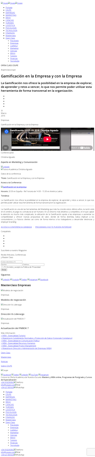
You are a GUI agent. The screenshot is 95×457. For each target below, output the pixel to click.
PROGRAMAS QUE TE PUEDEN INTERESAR (53, 227)
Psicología (14, 40)
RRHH (8, 17)
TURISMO (10, 23)
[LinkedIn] (5, 279)
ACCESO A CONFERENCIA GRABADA (16, 227)
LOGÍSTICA (10, 25)
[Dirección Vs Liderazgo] (11, 304)
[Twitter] (23, 279)
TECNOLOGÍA (11, 30)
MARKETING (11, 15)
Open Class (10, 38)
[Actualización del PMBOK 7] (13, 319)
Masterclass (11, 35)
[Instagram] (32, 279)
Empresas (14, 43)
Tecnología (14, 61)
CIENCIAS (10, 20)
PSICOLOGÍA (11, 28)
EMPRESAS (10, 12)
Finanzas (14, 58)
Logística (13, 45)
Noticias (4, 361)
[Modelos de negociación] (12, 290)
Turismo (13, 56)
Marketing (14, 48)
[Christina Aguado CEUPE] (5, 167)
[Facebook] (43, 279)
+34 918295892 (7, 382)
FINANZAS (10, 33)
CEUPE (8, 10)
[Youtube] (14, 279)
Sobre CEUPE (6, 366)
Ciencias (13, 51)
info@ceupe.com (8, 385)
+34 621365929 (7, 387)
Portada (9, 7)
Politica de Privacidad (31, 267)
